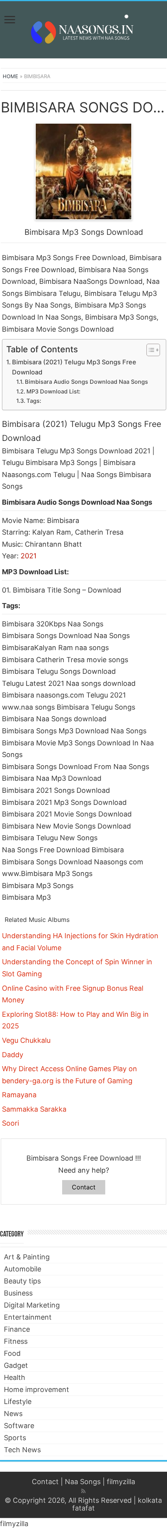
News (13, 1413)
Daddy (12, 1055)
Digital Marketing (32, 1305)
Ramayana (19, 1095)
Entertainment (28, 1317)
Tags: (33, 400)
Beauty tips (22, 1281)
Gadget (16, 1365)
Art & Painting (27, 1257)
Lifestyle (17, 1401)
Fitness (16, 1341)
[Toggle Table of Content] (149, 350)
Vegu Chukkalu (26, 1040)
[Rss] (83, 1491)
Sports (15, 1438)
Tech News (22, 1450)
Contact (84, 1187)
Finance (17, 1329)
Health (14, 1377)
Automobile (22, 1269)
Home (10, 76)
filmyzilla (121, 1482)
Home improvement (36, 1389)
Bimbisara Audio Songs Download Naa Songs (86, 381)
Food (12, 1353)
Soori (10, 1123)
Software (19, 1426)
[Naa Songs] (83, 28)
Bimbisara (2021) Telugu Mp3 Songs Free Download (74, 367)
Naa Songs (83, 1482)
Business (18, 1293)
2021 (29, 556)
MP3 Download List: (53, 391)
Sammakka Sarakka (34, 1109)
